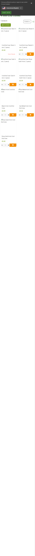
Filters (7, 25)
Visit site (6, 12)
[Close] (31, 3)
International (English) (13, 8)
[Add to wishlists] (14, 29)
